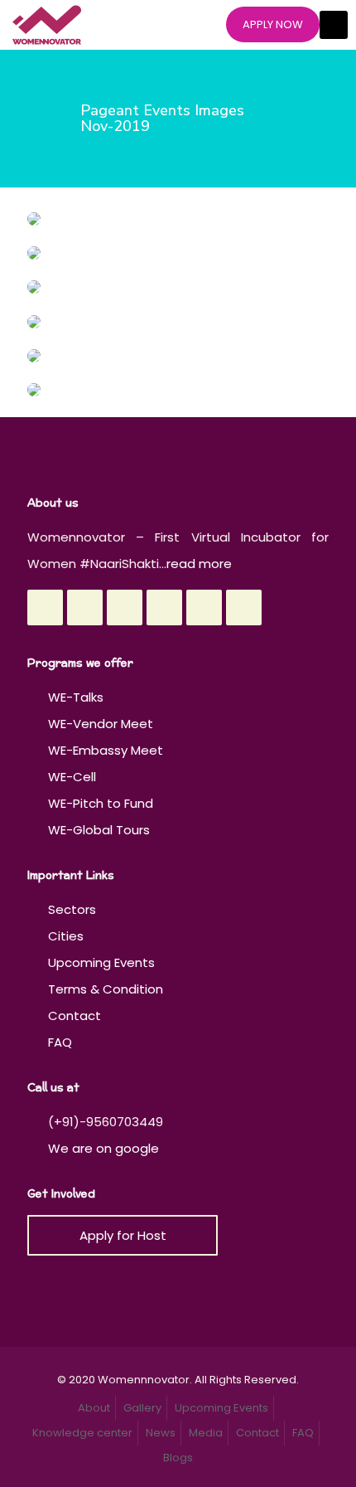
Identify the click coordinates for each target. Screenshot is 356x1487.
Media (206, 1433)
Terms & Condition (105, 989)
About (94, 1408)
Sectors (72, 909)
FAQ (60, 1042)
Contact (74, 1015)
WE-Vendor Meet (100, 723)
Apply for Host (122, 1235)
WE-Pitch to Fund (100, 803)
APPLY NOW (273, 24)
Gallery (142, 1408)
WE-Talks (75, 697)
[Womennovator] (46, 25)
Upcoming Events (101, 962)
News (161, 1433)
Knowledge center (82, 1433)
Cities (66, 936)
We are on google (102, 1148)
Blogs (178, 1457)
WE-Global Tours (99, 829)
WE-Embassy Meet (105, 750)
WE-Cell (72, 776)
